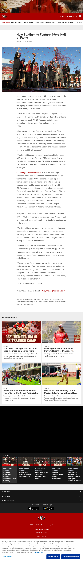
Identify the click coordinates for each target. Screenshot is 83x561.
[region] (41, 550)
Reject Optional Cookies (71, 556)
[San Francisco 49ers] (41, 518)
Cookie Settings (7, 556)
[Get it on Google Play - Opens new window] (48, 509)
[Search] (76, 16)
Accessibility (41, 536)
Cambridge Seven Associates (29, 172)
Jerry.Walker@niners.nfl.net (53, 291)
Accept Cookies (53, 556)
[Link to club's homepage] (4, 15)
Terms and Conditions (41, 529)
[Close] (79, 542)
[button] (9, 470)
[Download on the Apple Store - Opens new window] (34, 509)
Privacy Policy (41, 532)
